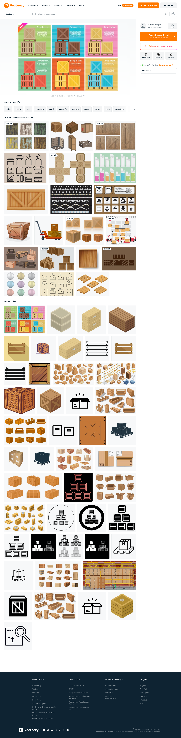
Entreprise (36, 696)
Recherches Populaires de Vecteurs (79, 697)
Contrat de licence (76, 685)
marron (75, 109)
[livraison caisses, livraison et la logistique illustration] (43, 348)
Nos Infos (109, 692)
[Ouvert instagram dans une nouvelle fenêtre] (48, 730)
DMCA (71, 689)
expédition (119, 109)
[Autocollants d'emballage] (115, 199)
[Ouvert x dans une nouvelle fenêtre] (64, 730)
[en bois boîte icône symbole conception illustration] (18, 606)
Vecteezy (36, 689)
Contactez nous (111, 689)
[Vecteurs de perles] (21, 284)
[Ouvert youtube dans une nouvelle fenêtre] (68, 730)
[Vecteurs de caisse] (72, 136)
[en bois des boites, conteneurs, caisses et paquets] (115, 400)
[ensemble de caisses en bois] (115, 136)
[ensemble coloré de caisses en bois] (26, 136)
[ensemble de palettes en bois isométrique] (92, 284)
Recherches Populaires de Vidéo (79, 708)
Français (143, 700)
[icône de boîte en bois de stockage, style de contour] (97, 348)
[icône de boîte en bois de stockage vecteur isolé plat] (123, 348)
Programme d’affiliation (78, 692)
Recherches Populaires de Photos (79, 703)
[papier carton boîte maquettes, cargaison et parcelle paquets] (115, 487)
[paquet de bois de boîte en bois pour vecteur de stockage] (88, 258)
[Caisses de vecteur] (57, 258)
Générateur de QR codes (42, 718)
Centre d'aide (110, 685)
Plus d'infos (146, 71)
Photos (45, 5)
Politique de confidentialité (125, 731)
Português (144, 692)
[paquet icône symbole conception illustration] (79, 400)
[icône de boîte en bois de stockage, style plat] (16, 348)
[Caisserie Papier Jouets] (70, 168)
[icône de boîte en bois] (19, 400)
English (143, 685)
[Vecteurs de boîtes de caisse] (119, 258)
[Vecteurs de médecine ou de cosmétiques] (114, 168)
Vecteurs (32, 5)
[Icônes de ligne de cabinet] (57, 284)
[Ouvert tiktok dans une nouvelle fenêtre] (60, 730)
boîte (8, 109)
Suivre (172, 27)
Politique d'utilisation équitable (148, 731)
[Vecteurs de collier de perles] (71, 199)
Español (143, 689)
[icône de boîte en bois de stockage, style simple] (15, 374)
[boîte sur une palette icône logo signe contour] (18, 575)
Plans (118, 5)
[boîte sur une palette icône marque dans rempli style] (123, 546)
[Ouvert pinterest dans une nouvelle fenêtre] (56, 730)
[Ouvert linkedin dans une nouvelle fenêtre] (52, 730)
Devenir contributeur (110, 697)
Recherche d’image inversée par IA (44, 708)
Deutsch (143, 696)
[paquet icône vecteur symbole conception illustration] (92, 606)
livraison (40, 109)
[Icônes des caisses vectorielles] (25, 168)
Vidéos (57, 5)
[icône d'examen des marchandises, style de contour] (18, 636)
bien (108, 109)
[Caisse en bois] (18, 230)
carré (51, 109)
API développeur (39, 703)
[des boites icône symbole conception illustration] (63, 430)
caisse (18, 109)
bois (28, 109)
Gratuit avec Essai (159, 36)
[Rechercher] (166, 13)
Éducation (36, 700)
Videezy (35, 692)
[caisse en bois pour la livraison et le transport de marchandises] (26, 199)
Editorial (69, 5)
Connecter (168, 5)
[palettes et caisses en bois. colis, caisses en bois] (55, 606)
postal (97, 109)
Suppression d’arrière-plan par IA (43, 714)
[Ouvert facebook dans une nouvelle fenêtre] (44, 730)
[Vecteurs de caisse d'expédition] (21, 258)
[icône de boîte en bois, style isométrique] (122, 319)
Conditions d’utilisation (104, 731)
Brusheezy (36, 685)
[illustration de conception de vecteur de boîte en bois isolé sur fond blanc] (84, 230)
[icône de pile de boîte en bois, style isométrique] (61, 319)
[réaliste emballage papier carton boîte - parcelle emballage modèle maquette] (115, 459)
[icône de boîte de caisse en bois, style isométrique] (50, 400)
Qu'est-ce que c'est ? (166, 65)
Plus (80, 5)
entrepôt (63, 109)
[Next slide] (132, 109)
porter (87, 109)
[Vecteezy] (14, 5)
